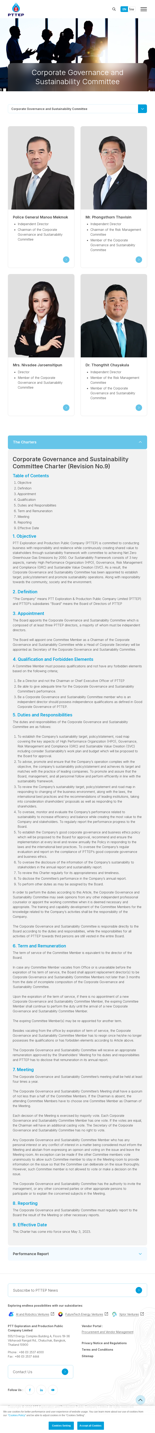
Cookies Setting (61, 1425)
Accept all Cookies (91, 1425)
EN (124, 9)
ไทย (131, 9)
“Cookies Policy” (17, 1415)
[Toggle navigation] (143, 9)
